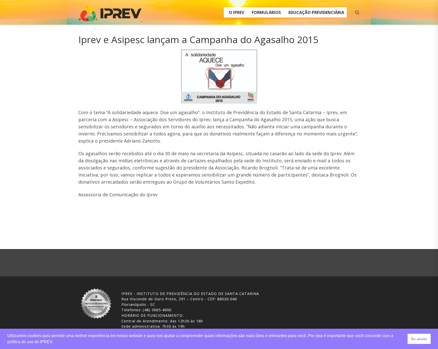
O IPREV (236, 12)
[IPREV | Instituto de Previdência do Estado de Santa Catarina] (110, 11)
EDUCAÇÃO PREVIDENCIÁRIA (316, 12)
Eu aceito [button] (419, 339)
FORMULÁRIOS (266, 12)
